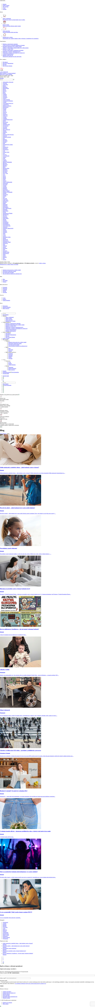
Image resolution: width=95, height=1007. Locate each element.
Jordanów (5, 132)
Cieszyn (4, 98)
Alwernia (5, 83)
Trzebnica (5, 232)
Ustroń (4, 235)
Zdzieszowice (6, 253)
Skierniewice (5, 214)
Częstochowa (6, 104)
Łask (4, 150)
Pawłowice (5, 189)
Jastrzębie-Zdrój (6, 124)
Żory (4, 258)
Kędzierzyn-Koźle (7, 137)
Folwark (4, 108)
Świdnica (5, 220)
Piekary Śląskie (6, 190)
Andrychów (5, 84)
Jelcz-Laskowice (6, 129)
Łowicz (4, 159)
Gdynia (4, 110)
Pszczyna (5, 198)
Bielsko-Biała (6, 88)
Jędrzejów (5, 128)
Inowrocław (5, 122)
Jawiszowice (5, 125)
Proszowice (5, 194)
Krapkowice (5, 147)
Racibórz (5, 202)
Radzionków (5, 207)
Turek (4, 233)
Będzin (4, 85)
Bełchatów (5, 87)
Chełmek (5, 94)
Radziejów (5, 205)
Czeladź (4, 102)
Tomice (4, 229)
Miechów (5, 163)
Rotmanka (5, 209)
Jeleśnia (4, 130)
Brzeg (4, 92)
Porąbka (4, 193)
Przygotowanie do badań (13, 344)
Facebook (10, 353)
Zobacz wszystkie (14, 264)
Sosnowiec (5, 217)
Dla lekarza (8, 333)
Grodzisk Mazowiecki (8, 119)
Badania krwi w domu (10, 321)
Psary (4, 197)
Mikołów (5, 165)
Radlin (4, 203)
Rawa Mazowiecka (7, 208)
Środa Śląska (5, 218)
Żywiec (4, 259)
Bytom (4, 93)
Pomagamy (10, 367)
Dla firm (7, 336)
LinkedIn (10, 356)
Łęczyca (4, 154)
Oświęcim (5, 184)
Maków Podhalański (7, 162)
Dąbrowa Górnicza (7, 105)
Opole (4, 179)
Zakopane (5, 248)
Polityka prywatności (7, 1002)
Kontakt (4, 9)
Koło (4, 143)
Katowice (5, 135)
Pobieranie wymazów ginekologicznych (14, 327)
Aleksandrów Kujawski (8, 82)
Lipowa (4, 157)
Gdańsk (4, 109)
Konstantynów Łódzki (8, 144)
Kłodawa (5, 139)
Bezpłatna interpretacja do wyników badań (15, 324)
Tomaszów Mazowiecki (8, 228)
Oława (4, 175)
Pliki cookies (5, 1003)
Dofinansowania (6, 372)
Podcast (10, 351)
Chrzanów (5, 97)
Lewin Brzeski (6, 155)
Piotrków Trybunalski (7, 192)
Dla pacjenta (5, 6)
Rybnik (4, 212)
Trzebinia (5, 230)
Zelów (4, 254)
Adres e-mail (3, 978)
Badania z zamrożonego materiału (13, 323)
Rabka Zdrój (5, 200)
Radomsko (5, 204)
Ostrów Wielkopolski (7, 182)
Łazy (4, 153)
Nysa (4, 174)
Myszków (5, 172)
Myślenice (5, 169)
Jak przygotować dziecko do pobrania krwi (17, 346)
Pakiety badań (9, 318)
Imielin (4, 120)
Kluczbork (5, 140)
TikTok (10, 357)
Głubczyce (5, 115)
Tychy (4, 234)
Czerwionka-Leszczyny (8, 103)
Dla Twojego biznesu (10, 337)
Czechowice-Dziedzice (8, 100)
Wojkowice (5, 243)
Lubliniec (5, 160)
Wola (4, 244)
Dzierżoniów (5, 107)
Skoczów (5, 215)
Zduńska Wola (6, 252)
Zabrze (4, 247)
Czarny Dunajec (6, 99)
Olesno (4, 177)
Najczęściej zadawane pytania (14, 343)
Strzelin (4, 219)
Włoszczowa (5, 240)
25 (3, 962)
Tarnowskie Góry (7, 225)
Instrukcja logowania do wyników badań (17, 342)
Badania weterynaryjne (11, 331)
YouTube (10, 358)
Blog (9, 348)
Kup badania (5, 314)
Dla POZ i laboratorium (11, 334)
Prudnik (4, 195)
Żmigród (5, 257)
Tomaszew (5, 227)
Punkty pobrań (6, 5)
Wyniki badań (6, 373)
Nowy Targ (5, 173)
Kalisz (4, 133)
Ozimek (4, 185)
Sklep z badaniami (10, 317)
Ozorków (5, 187)
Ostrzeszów (5, 183)
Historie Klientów (12, 368)
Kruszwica (5, 148)
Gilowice (5, 112)
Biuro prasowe (11, 369)
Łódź (4, 158)
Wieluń (4, 238)
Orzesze (4, 180)
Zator (4, 249)
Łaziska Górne (6, 152)
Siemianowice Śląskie (7, 213)
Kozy (4, 145)
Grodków (5, 118)
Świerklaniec (5, 223)
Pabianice (5, 188)
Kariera (10, 363)
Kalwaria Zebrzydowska (8, 134)
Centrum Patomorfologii (11, 329)
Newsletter (10, 349)
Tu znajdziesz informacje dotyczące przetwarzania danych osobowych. (30, 983)
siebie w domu (42, 263)
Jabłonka (5, 123)
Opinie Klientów (12, 364)
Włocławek (5, 239)
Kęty (4, 138)
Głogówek (5, 114)
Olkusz (4, 178)
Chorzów (5, 95)
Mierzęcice (5, 164)
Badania (4, 4)
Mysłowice (5, 170)
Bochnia (4, 90)
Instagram (10, 354)
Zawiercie (5, 250)
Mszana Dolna (6, 168)
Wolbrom (5, 245)
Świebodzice (5, 222)
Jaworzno (5, 127)
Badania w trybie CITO (11, 326)
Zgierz (4, 255)
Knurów (4, 142)
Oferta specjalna (9, 319)
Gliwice (4, 113)
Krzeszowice (5, 149)
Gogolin (4, 117)
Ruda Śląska (5, 210)
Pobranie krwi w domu (5, 264)
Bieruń (4, 89)
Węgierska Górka (7, 237)
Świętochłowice (6, 224)
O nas (4, 8)
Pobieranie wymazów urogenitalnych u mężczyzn (16, 328)
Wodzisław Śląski (7, 242)
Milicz (4, 167)
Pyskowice (5, 199)
